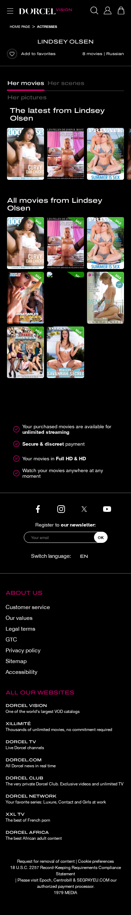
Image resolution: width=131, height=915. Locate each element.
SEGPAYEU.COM (93, 880)
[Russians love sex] (65, 154)
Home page (20, 26)
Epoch (45, 880)
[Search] (94, 10)
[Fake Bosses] (25, 352)
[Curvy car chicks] (25, 154)
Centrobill (62, 880)
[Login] (107, 10)
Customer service (28, 607)
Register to (65, 525)
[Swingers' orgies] (65, 274)
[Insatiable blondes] (25, 298)
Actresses (47, 26)
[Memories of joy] (105, 298)
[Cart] (121, 10)
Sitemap (16, 661)
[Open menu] (8, 7)
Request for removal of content (46, 861)
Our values (19, 618)
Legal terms (20, 628)
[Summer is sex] (105, 154)
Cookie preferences (96, 861)
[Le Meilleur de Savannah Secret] (65, 352)
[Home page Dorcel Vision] (45, 10)
